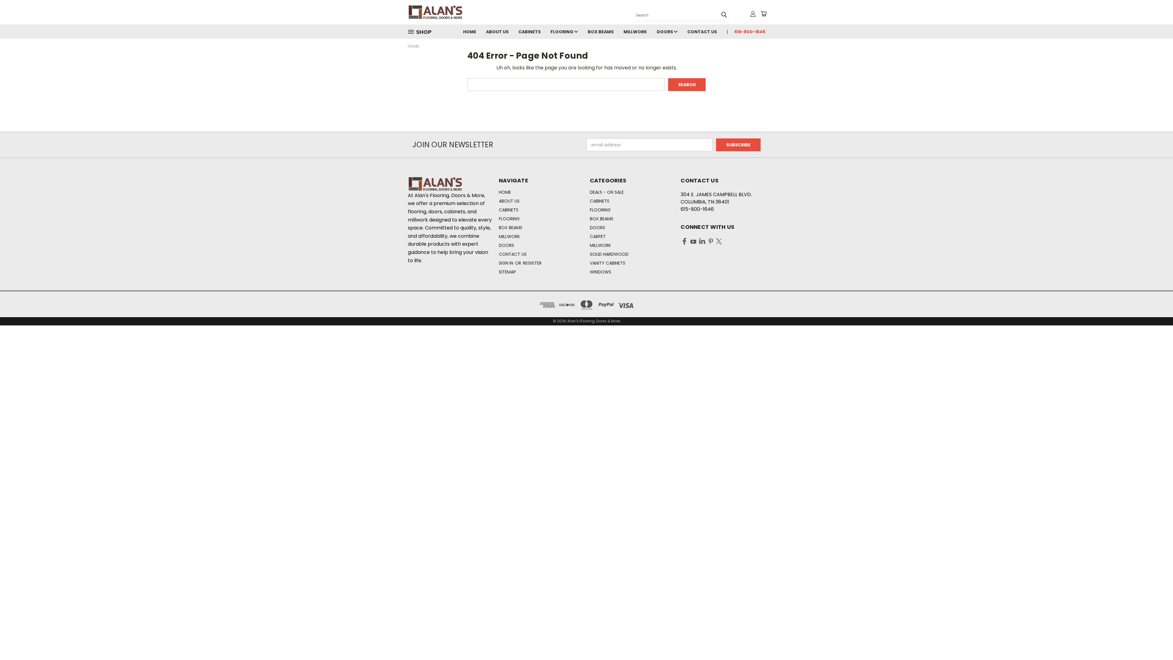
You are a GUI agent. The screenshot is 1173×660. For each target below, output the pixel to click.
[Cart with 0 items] (764, 14)
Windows (600, 272)
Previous (1156, 640)
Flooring (562, 32)
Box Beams (601, 32)
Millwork (635, 32)
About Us (497, 32)
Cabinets (529, 32)
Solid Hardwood (609, 254)
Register (532, 263)
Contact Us (702, 32)
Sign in (506, 263)
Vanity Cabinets (607, 263)
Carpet (598, 236)
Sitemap (507, 272)
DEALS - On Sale (607, 192)
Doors (665, 32)
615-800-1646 (749, 32)
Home (469, 32)
